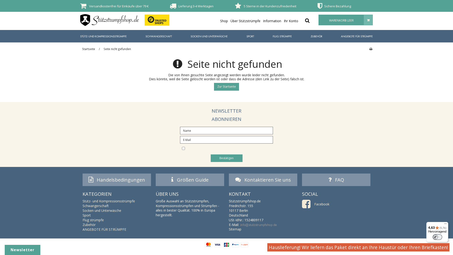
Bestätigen (226, 158)
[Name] (226, 130)
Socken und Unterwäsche (209, 36)
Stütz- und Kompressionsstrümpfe (103, 36)
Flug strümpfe (282, 36)
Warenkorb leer (341, 20)
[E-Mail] (226, 139)
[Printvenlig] (371, 49)
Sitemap (235, 229)
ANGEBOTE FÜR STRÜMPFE (357, 36)
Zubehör (316, 36)
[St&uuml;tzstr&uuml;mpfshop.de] (109, 20)
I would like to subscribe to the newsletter (230, 148)
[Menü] (445, 225)
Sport (250, 36)
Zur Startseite (226, 87)
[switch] (437, 237)
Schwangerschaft (159, 36)
